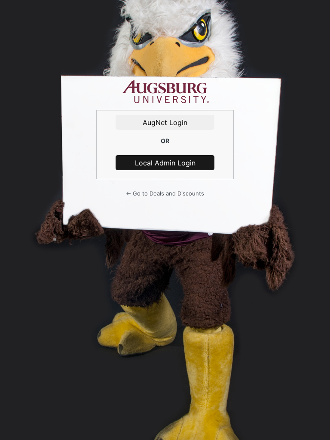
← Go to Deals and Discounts (165, 193)
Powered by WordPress (165, 92)
